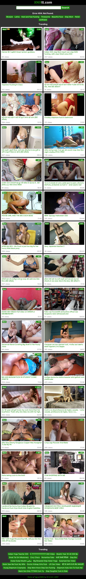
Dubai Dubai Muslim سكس (21, 561)
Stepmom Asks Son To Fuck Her (70, 568)
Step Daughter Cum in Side (56, 571)
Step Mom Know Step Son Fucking (41, 568)
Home (30, 577)
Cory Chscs (35, 557)
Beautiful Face (57, 17)
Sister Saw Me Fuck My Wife (14, 564)
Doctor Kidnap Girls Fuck (37, 564)
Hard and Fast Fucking (30, 17)
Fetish (77, 17)
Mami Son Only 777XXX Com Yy (31, 571)
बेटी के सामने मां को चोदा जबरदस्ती (72, 564)
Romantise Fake (48, 557)
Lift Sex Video (54, 564)
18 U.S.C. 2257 (53, 577)
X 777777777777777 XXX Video (42, 554)
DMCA (42, 577)
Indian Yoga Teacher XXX (18, 554)
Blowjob (9, 17)
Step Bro (73, 557)
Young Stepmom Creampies (14, 568)
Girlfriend (43, 20)
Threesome (45, 17)
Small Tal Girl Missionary (19, 557)
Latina (17, 17)
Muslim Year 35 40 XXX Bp (67, 554)
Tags (36, 577)
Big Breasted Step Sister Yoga (45, 561)
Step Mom (69, 17)
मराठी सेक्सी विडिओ (62, 557)
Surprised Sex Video (67, 561)
